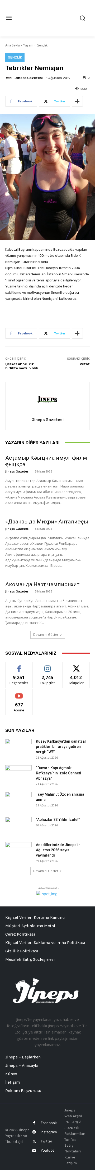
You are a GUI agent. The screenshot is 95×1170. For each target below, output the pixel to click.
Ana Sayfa (12, 45)
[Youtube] (34, 1150)
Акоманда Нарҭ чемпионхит (42, 584)
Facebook (49, 1123)
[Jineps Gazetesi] (9, 77)
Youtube (48, 1150)
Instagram (49, 1132)
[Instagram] (34, 1132)
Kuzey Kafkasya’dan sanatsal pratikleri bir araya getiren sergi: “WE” (61, 746)
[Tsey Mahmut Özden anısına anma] (18, 801)
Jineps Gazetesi (29, 78)
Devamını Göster (45, 634)
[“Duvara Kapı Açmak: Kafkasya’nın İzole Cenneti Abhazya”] (18, 774)
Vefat (85, 364)
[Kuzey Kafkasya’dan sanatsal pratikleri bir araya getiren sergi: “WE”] (18, 748)
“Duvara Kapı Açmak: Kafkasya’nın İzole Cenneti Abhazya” (58, 773)
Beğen (19, 666)
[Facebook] (34, 1123)
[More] (77, 101)
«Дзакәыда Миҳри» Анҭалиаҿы (46, 521)
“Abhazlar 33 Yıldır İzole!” (58, 819)
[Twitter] (34, 1141)
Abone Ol (19, 693)
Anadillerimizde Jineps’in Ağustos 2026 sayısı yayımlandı (58, 850)
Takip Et (47, 666)
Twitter (46, 1141)
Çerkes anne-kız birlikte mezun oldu (22, 366)
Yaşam (28, 45)
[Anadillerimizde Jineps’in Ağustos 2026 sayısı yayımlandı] (18, 851)
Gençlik (42, 45)
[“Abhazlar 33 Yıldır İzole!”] (18, 826)
